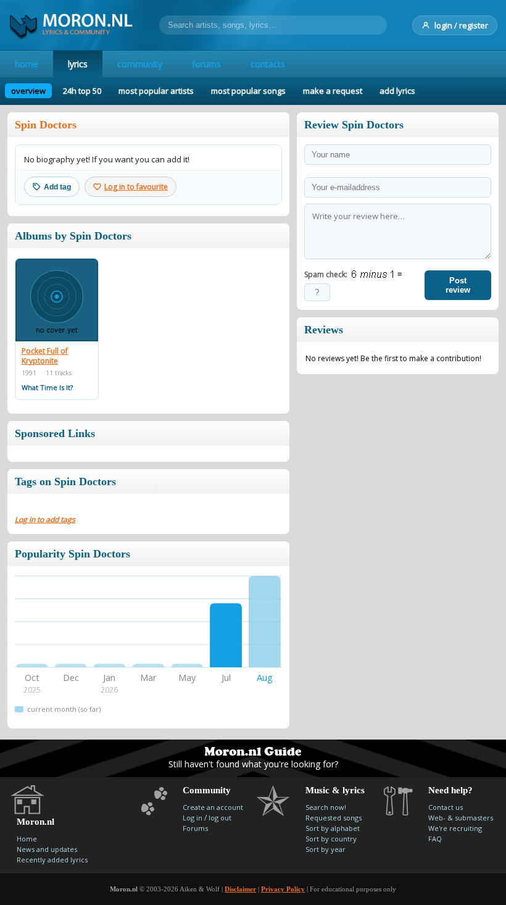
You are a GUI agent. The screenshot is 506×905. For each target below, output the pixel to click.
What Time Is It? (47, 387)
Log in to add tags (45, 519)
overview (28, 90)
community (139, 64)
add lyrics (397, 90)
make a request (332, 90)
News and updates (47, 849)
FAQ (435, 838)
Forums (195, 828)
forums (206, 64)
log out (220, 817)
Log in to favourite (136, 186)
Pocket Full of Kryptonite (45, 355)
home (26, 64)
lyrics (78, 64)
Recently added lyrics (52, 859)
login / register (461, 25)
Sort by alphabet (332, 828)
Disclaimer (240, 889)
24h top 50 (82, 90)
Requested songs (333, 817)
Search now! (325, 807)
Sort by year (325, 849)
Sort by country (331, 838)
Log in (192, 817)
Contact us (445, 807)
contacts (268, 64)
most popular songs (248, 90)
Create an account (213, 807)
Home (27, 838)
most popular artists (156, 90)
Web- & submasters (460, 817)
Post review (458, 285)
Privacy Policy (283, 889)
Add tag (57, 187)
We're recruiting (455, 828)
